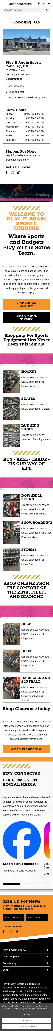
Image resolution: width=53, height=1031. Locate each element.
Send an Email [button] (16, 92)
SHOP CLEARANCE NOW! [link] (26, 749)
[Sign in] (44, 4)
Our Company (11, 956)
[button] (3, 3)
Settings (26, 1014)
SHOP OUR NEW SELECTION (26, 304)
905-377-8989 (16, 86)
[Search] (47, 10)
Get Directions (14, 79)
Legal (6, 969)
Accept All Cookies (26, 1026)
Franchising (10, 963)
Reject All (26, 1020)
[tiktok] (18, 172)
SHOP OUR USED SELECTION (26, 318)
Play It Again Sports (14, 950)
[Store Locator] (38, 4)
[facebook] (6, 172)
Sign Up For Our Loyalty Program (26, 97)
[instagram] (12, 172)
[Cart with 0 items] (49, 3)
